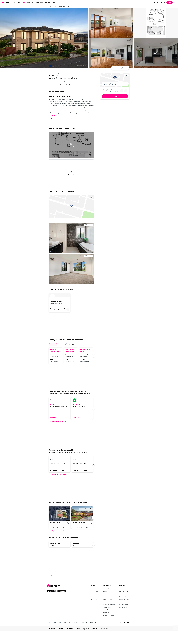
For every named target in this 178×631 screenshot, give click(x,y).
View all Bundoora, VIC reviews (57, 421)
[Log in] (175, 2)
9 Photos (117, 68)
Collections (155, 2)
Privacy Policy (83, 622)
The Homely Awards (123, 604)
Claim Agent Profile (123, 596)
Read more (52, 115)
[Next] (93, 355)
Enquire (115, 96)
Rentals (105, 591)
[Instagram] (120, 622)
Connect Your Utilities (108, 615)
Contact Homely (95, 602)
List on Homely (122, 588)
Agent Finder (30, 2)
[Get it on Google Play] (61, 591)
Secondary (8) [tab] (62, 344)
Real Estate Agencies (108, 599)
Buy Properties (106, 588)
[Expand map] (92, 197)
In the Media (94, 594)
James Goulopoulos (112, 89)
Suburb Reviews (39, 2)
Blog (54, 2)
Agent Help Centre (123, 607)
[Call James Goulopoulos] (67, 309)
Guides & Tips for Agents (124, 599)
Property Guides (107, 607)
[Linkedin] (128, 622)
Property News (106, 612)
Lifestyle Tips (106, 610)
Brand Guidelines (95, 596)
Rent (19, 2)
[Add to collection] (68, 523)
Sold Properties (106, 594)
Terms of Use (93, 622)
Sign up (169, 2)
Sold (24, 2)
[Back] (48, 7)
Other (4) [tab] (71, 344)
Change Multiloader (123, 591)
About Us (93, 588)
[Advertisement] (71, 325)
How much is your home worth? (59, 84)
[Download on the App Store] (52, 591)
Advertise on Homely (124, 594)
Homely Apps (94, 599)
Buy (15, 2)
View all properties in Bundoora (57, 531)
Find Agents (106, 596)
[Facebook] (117, 622)
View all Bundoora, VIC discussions (58, 474)
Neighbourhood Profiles (109, 604)
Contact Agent (57, 309)
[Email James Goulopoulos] (125, 90)
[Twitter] (124, 622)
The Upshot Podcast (123, 602)
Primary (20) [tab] (53, 344)
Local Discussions (107, 602)
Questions (47, 2)
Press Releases (94, 591)
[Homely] (56, 585)
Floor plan (125, 68)
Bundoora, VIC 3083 (58, 6)
